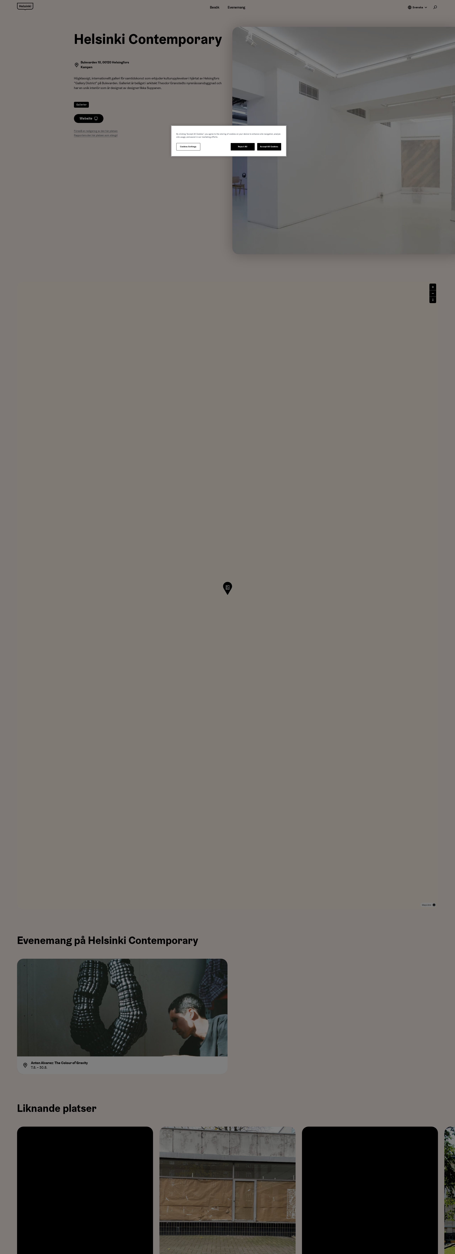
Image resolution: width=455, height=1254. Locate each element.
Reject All (242, 147)
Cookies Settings (188, 147)
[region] (229, 141)
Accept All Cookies (269, 147)
